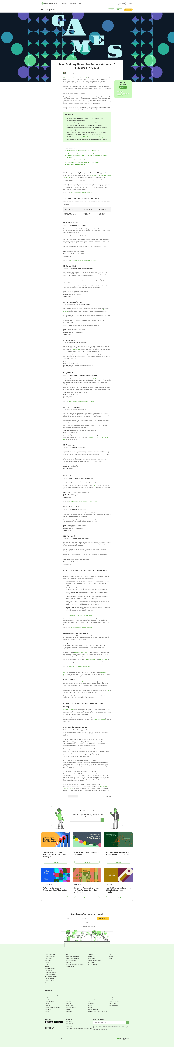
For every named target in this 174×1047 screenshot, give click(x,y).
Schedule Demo (122, 3)
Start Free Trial (128, 9)
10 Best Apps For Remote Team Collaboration (80, 666)
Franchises (68, 1003)
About (110, 954)
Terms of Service (71, 1038)
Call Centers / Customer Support (52, 995)
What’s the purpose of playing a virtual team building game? (83, 150)
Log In (130, 3)
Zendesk (78, 682)
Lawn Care (90, 995)
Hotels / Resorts (91, 993)
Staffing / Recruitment (114, 999)
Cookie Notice (64, 1038)
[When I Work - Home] (47, 3)
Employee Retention (50, 974)
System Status (91, 962)
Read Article (56, 862)
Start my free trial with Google (88, 926)
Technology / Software (114, 1001)
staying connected (103, 711)
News (110, 958)
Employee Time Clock (50, 956)
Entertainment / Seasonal (72, 999)
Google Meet (103, 672)
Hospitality (69, 1011)
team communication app (80, 652)
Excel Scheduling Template (72, 956)
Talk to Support (70, 1023)
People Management (72, 796)
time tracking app (103, 659)
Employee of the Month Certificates (74, 964)
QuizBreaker (96, 379)
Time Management (49, 978)
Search (112, 9)
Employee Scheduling (50, 954)
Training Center (91, 958)
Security (47, 966)
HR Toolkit (68, 962)
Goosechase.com (75, 349)
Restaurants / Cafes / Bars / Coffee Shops (97, 1011)
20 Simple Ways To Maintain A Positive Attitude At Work (83, 501)
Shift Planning (48, 960)
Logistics (90, 997)
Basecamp (72, 682)
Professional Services (93, 1009)
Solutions (72, 3)
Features (64, 3)
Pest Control (91, 1003)
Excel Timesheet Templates (72, 958)
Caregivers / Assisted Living (51, 997)
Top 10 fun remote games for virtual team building (80, 153)
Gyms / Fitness (69, 1005)
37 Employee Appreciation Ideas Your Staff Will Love (83, 260)
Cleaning (47, 1003)
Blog (56, 3)
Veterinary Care (112, 1003)
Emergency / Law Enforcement (73, 997)
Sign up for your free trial (100, 719)
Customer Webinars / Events (94, 960)
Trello (82, 682)
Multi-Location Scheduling (51, 976)
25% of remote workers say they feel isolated (75, 78)
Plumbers (90, 1007)
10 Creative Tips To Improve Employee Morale (80, 615)
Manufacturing (91, 999)
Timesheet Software (49, 980)
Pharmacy (90, 1005)
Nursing (89, 1001)
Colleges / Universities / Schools (52, 1007)
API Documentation (92, 964)
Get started (123, 87)
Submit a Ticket (91, 956)
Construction (48, 1009)
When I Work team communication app (93, 137)
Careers (111, 956)
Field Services (69, 1001)
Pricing (80, 3)
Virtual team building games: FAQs (76, 164)
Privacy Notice (58, 1038)
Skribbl (93, 485)
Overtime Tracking (49, 982)
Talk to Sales (69, 1021)
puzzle (95, 310)
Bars (46, 993)
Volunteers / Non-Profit (114, 1005)
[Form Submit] (102, 820)
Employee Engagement (50, 972)
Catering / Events (49, 999)
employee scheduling (91, 659)
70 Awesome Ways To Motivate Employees (81, 192)
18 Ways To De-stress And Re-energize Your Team (81, 401)
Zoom (64, 672)
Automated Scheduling (50, 968)
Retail (110, 993)
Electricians (69, 995)
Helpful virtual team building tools (76, 160)
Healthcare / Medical (71, 1007)
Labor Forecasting (49, 970)
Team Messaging (49, 958)
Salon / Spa (111, 995)
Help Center (90, 954)
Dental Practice (70, 993)
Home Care (68, 1009)
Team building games (68, 709)
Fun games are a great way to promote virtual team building (83, 162)
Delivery (47, 1011)
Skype (64, 674)
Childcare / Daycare (49, 1001)
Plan (108, 690)
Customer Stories (70, 966)
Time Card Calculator (71, 960)
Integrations (48, 962)
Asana (87, 682)
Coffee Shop (47, 1005)
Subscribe (119, 9)
